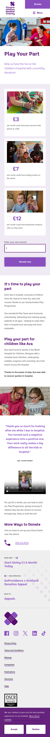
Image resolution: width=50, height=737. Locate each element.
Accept (14, 729)
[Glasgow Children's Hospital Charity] (10, 8)
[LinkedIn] (34, 633)
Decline (35, 729)
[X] (25, 633)
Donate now (25, 261)
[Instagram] (16, 633)
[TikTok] (44, 633)
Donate (37, 4)
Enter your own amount (15, 242)
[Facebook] (6, 633)
